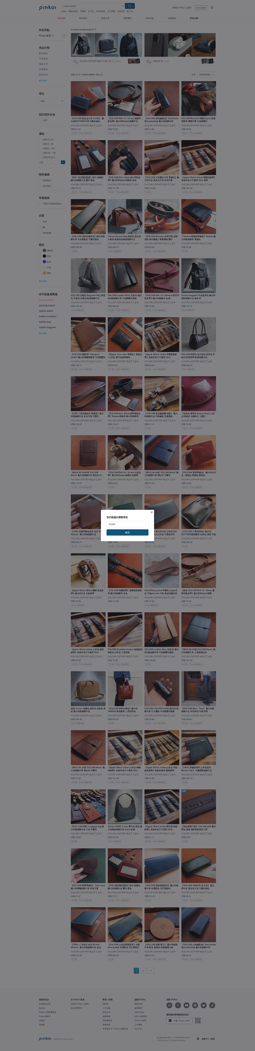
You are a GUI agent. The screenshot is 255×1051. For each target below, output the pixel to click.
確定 (127, 532)
